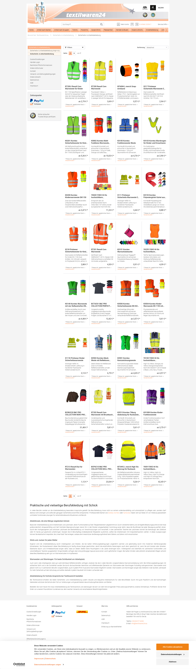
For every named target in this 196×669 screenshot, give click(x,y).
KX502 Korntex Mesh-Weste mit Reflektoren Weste (100, 359)
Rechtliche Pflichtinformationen (41, 65)
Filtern (69, 47)
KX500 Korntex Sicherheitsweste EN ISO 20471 (127, 305)
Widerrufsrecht (35, 77)
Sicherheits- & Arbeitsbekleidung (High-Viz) (45, 51)
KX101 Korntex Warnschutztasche (124, 250)
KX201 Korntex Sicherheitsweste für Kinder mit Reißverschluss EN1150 (76, 142)
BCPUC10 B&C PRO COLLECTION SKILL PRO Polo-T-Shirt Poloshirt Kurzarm (101, 468)
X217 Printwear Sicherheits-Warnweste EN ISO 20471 (154, 87)
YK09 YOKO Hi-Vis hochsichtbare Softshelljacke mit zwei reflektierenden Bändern (153, 468)
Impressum (34, 86)
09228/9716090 (138, 621)
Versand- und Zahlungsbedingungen (43, 74)
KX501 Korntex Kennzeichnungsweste (126, 359)
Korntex (116, 513)
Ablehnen (172, 662)
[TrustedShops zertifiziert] (145, 15)
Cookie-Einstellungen (37, 59)
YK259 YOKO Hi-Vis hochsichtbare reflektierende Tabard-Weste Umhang (152, 250)
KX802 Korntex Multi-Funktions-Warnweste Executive (100, 142)
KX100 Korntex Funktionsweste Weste (126, 142)
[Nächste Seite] (74, 53)
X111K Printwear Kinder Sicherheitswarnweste (75, 359)
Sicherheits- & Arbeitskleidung (39, 47)
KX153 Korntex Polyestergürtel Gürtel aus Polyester (154, 196)
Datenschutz (34, 80)
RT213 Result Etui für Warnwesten (73, 468)
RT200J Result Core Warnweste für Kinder (74, 87)
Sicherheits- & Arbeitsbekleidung (42, 54)
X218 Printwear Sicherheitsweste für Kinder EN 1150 (76, 250)
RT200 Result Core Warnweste (98, 87)
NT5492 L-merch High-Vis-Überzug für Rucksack (128, 468)
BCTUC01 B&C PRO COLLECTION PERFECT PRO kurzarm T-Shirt (100, 305)
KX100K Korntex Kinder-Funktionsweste (153, 413)
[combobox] (80, 24)
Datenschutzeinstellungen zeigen (47, 664)
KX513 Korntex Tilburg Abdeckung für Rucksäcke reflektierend (128, 413)
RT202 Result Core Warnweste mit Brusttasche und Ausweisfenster (102, 413)
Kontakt (33, 71)
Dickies (110, 513)
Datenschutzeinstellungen (171, 654)
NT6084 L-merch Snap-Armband (126, 87)
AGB (31, 83)
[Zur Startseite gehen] (98, 13)
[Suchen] (101, 24)
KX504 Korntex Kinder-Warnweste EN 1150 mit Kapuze (153, 305)
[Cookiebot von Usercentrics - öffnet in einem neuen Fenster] (19, 664)
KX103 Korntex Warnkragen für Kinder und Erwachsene (154, 142)
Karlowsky (127, 513)
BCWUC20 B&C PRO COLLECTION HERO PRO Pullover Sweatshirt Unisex (76, 413)
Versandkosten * (70, 106)
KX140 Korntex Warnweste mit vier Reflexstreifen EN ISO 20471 (76, 305)
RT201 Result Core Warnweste (98, 250)
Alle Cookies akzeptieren (172, 647)
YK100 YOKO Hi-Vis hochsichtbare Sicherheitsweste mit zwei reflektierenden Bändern (154, 359)
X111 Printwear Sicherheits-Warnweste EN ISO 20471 (128, 196)
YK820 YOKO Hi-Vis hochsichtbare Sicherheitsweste (99, 196)
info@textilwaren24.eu (139, 623)
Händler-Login (35, 62)
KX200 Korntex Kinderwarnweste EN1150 (75, 196)
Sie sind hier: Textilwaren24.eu (38, 35)
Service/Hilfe (162, 24)
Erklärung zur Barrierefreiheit (111, 627)
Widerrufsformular (36, 68)
